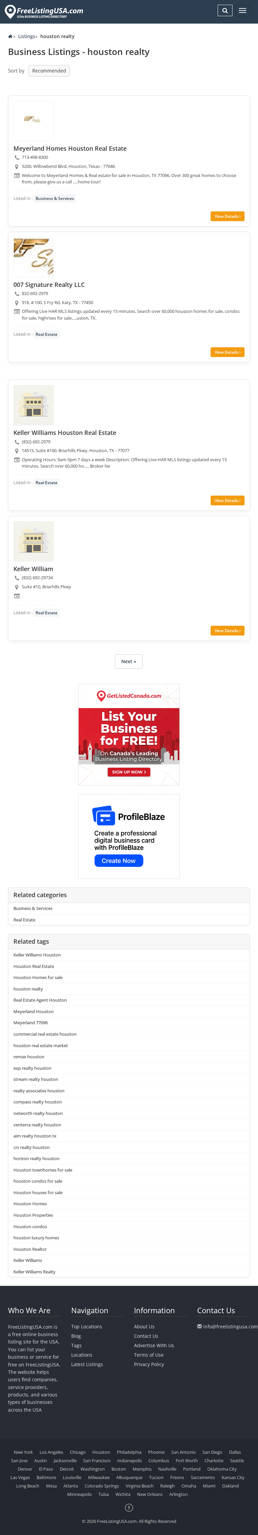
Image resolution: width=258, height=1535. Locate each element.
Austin (40, 1460)
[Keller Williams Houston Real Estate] (33, 405)
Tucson (156, 1477)
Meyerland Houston (33, 1011)
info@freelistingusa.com (230, 1326)
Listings (26, 36)
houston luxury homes (36, 1238)
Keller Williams (27, 1260)
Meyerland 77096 (30, 1023)
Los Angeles (51, 1452)
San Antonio (183, 1452)
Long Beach (27, 1486)
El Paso (46, 1469)
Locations (81, 1355)
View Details (227, 216)
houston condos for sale (37, 1181)
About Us (144, 1326)
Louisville (72, 1477)
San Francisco (97, 1460)
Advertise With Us (154, 1345)
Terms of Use (149, 1355)
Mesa (51, 1486)
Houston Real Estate (33, 966)
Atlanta (70, 1486)
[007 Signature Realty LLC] (33, 257)
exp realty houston (32, 1068)
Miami (209, 1486)
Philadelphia (129, 1452)
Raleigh (167, 1486)
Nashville (167, 1469)
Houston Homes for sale (37, 977)
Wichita (123, 1494)
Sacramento (203, 1477)
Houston (101, 1452)
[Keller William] (33, 541)
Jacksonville (65, 1460)
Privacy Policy (149, 1364)
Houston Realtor (30, 1249)
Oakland (230, 1486)
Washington (93, 1469)
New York (23, 1452)
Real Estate (46, 334)
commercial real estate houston (45, 1034)
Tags (76, 1345)
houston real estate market (40, 1045)
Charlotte (214, 1460)
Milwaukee (99, 1477)
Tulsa (103, 1494)
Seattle (237, 1460)
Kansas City (233, 1477)
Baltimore (46, 1477)
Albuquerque (129, 1477)
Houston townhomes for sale (42, 1170)
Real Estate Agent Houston (40, 1000)
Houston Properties (33, 1215)
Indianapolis (129, 1460)
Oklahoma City (222, 1469)
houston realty (28, 989)
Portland (192, 1469)
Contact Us (146, 1336)
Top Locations (86, 1326)
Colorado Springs (102, 1486)
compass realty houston (37, 1102)
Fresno (177, 1477)
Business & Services (55, 198)
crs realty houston (31, 1147)
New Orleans (150, 1494)
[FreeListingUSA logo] (43, 11)
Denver (25, 1469)
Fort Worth (187, 1460)
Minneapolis (79, 1494)
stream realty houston (35, 1079)
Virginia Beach (140, 1486)
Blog (76, 1336)
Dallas (235, 1452)
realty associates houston (38, 1091)
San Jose (19, 1460)
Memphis (142, 1469)
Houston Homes (30, 1204)
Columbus (158, 1460)
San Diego (212, 1452)
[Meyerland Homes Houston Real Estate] (33, 121)
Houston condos (30, 1226)
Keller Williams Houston (37, 955)
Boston (119, 1469)
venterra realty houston (37, 1125)
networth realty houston (38, 1113)
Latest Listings (87, 1364)
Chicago (78, 1452)
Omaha (188, 1486)
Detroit (67, 1469)
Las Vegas (20, 1477)
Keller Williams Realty (34, 1272)
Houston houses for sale (37, 1192)
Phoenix (156, 1452)
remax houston (28, 1057)
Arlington (178, 1494)
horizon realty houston (36, 1158)
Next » (128, 661)
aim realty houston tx (34, 1136)
